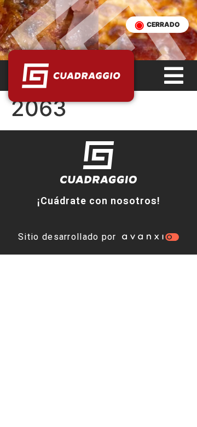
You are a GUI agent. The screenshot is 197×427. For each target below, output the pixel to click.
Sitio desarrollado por (67, 237)
